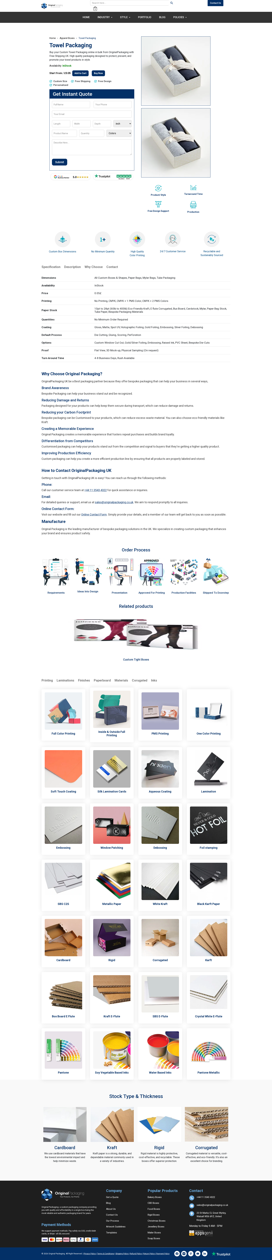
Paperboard (102, 680)
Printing (47, 680)
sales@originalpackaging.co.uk (114, 502)
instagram (184, 1254)
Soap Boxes (154, 1238)
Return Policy (149, 1254)
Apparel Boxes (67, 38)
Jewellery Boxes (156, 1226)
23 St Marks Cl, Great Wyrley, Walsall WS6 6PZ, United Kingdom (211, 1214)
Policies (178, 17)
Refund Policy (136, 1254)
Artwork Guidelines (115, 1226)
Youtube (198, 1254)
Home (86, 17)
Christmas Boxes (156, 1220)
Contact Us (215, 3)
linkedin (204, 1254)
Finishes (84, 680)
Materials (121, 680)
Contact (112, 267)
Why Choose (94, 267)
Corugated (139, 680)
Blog (162, 17)
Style (124, 17)
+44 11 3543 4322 (95, 490)
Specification (51, 267)
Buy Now (98, 73)
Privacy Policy (90, 1254)
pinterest (191, 1254)
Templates (111, 1232)
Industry (104, 17)
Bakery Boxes (155, 1197)
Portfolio (144, 17)
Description (72, 267)
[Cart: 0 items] (95, 8)
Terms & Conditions (105, 1254)
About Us (111, 1209)
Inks (154, 680)
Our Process (112, 1220)
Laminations (65, 680)
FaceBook (177, 1254)
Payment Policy (163, 1254)
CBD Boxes (153, 1203)
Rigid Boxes (154, 1214)
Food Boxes (154, 1209)
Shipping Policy (122, 1254)
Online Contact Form (94, 514)
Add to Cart (80, 73)
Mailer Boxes (154, 1232)
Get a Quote (112, 1197)
